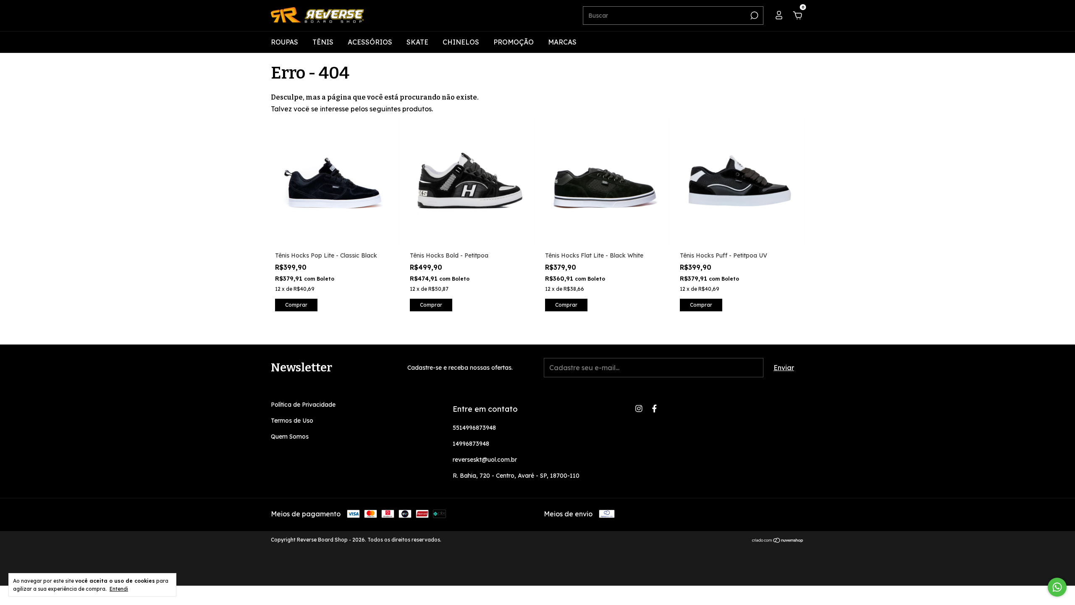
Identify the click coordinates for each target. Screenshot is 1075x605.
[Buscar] (753, 15)
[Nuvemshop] (778, 541)
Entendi (119, 589)
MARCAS (562, 42)
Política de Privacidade (303, 404)
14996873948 (471, 443)
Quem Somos (290, 436)
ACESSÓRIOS (370, 42)
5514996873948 (474, 427)
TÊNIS (322, 42)
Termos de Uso (292, 420)
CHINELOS (461, 42)
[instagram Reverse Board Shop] (639, 409)
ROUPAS (284, 42)
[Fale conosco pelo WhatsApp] (1057, 587)
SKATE (417, 42)
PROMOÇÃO (513, 42)
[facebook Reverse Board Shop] (654, 409)
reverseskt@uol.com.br (485, 459)
